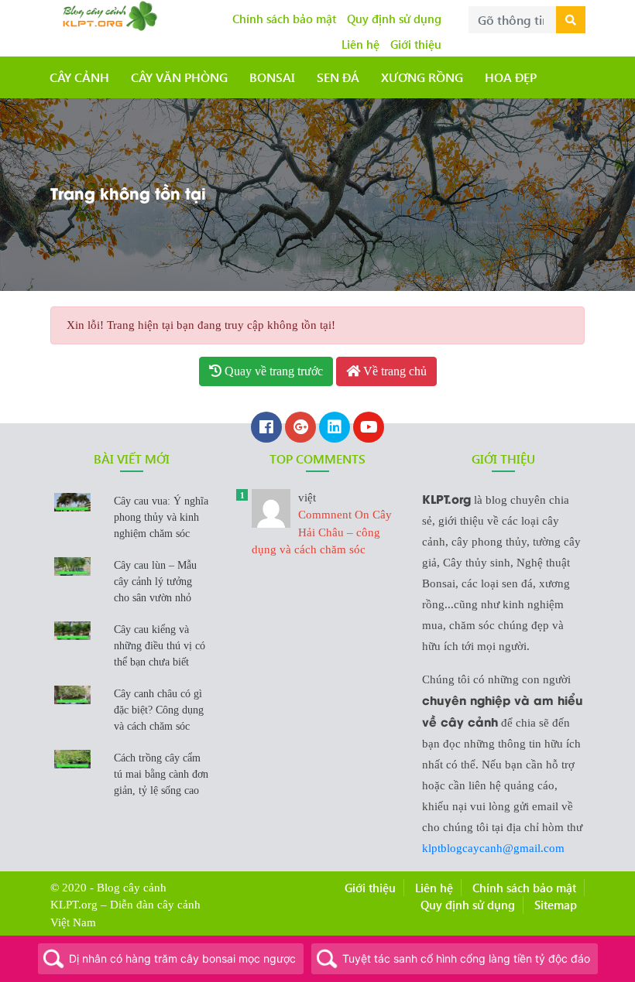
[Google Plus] (300, 429)
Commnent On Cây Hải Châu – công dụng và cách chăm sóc (322, 523)
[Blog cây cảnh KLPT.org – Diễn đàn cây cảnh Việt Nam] (108, 14)
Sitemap (555, 904)
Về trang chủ (393, 371)
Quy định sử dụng (394, 18)
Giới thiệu (415, 44)
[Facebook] (266, 429)
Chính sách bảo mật (284, 18)
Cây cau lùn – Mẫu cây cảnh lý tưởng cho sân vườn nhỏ (155, 581)
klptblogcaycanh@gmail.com (493, 848)
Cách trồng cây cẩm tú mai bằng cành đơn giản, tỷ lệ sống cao (161, 774)
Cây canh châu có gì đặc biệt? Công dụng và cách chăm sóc (159, 710)
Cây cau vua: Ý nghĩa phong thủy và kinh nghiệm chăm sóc (161, 517)
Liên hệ (360, 44)
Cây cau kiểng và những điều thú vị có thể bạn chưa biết (159, 646)
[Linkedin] (334, 429)
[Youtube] (368, 429)
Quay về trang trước (272, 371)
